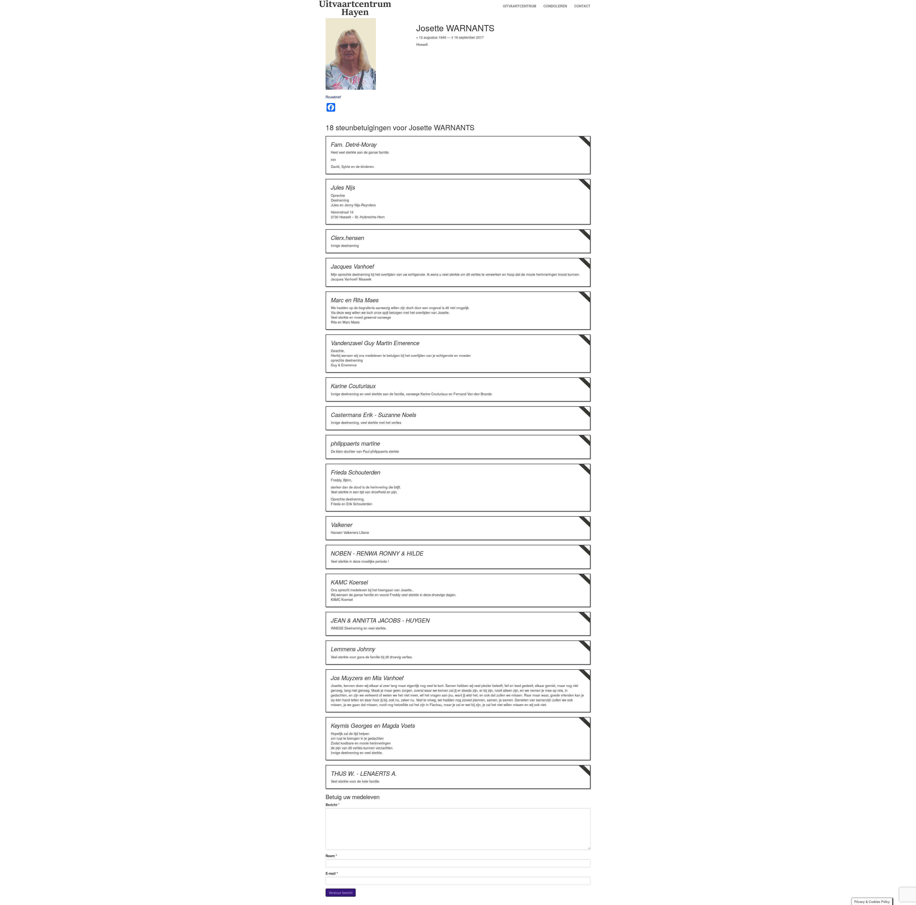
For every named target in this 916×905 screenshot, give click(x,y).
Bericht (331, 804)
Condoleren (555, 6)
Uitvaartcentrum (519, 6)
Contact (582, 6)
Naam (331, 855)
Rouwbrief (333, 96)
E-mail (332, 873)
